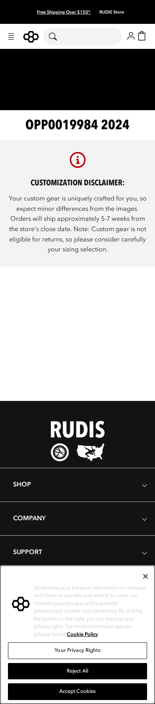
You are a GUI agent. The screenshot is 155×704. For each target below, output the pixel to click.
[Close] (145, 576)
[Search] (58, 36)
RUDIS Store (111, 12)
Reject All (77, 671)
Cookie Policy (82, 634)
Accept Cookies (77, 691)
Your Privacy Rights (77, 650)
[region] (77, 634)
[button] (11, 37)
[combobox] (82, 36)
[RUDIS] (31, 37)
